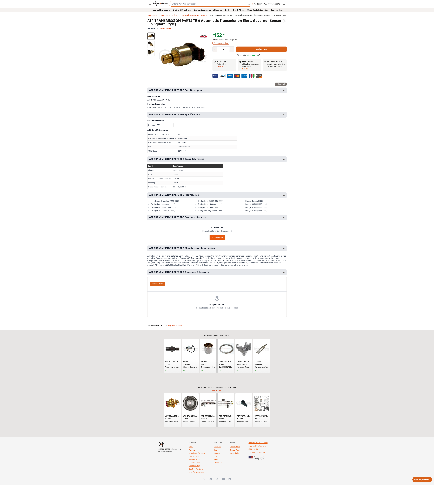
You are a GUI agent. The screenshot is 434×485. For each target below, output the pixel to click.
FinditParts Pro (194, 459)
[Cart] (284, 4)
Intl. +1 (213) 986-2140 (257, 452)
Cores (191, 447)
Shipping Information (197, 453)
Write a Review (165, 28)
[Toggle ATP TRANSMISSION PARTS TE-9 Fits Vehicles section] (284, 195)
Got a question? (422, 479)
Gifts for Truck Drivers (197, 472)
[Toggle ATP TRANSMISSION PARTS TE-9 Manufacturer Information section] (284, 248)
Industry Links (194, 463)
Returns (192, 450)
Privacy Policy (235, 450)
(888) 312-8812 (254, 449)
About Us (217, 447)
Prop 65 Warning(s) (175, 325)
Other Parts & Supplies (257, 10)
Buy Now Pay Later (196, 469)
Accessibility (234, 453)
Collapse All (280, 84)
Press (216, 459)
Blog (215, 450)
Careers (217, 453)
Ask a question (157, 284)
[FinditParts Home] (161, 4)
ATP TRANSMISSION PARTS (158, 100)
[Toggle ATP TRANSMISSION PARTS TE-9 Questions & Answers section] (284, 272)
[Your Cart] (284, 4)
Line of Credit (194, 456)
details (245, 68)
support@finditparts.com (258, 446)
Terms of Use (235, 447)
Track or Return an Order (258, 443)
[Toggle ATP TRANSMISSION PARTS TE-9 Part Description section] (284, 90)
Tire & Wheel (238, 10)
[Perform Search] (249, 3)
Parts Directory (194, 466)
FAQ (215, 456)
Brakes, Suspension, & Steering (208, 10)
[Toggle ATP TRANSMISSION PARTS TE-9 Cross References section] (284, 159)
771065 (176, 178)
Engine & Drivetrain (182, 10)
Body (227, 10)
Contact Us (218, 463)
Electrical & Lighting (160, 10)
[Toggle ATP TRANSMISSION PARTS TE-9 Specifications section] (284, 114)
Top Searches (277, 10)
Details (220, 66)
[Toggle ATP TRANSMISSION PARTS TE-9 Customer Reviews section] (284, 217)
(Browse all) (217, 390)
